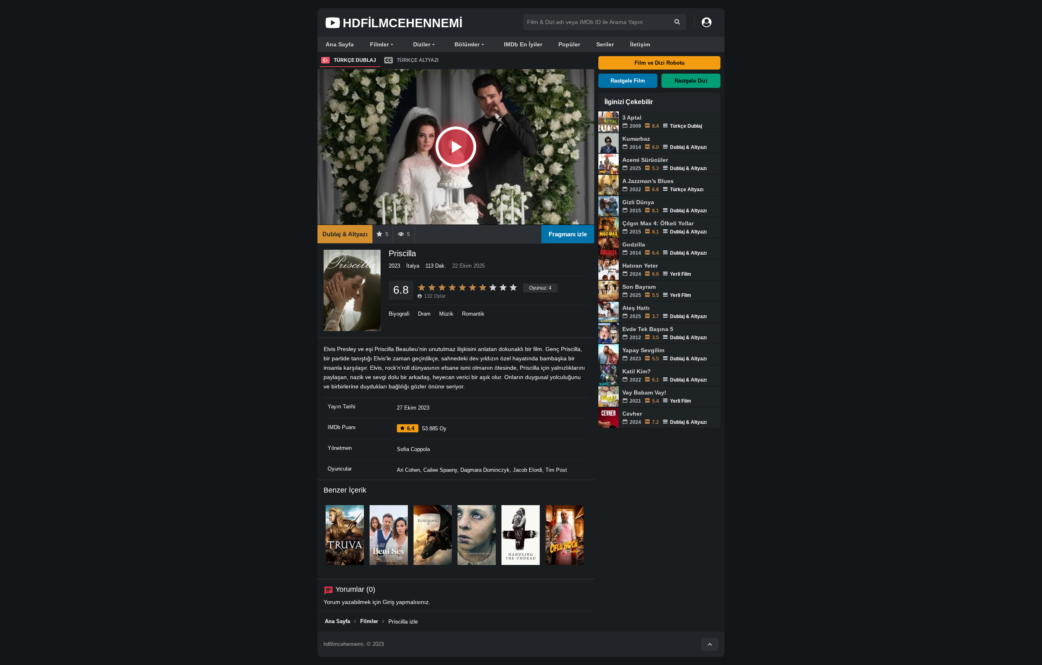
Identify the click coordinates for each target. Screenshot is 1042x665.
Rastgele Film (628, 81)
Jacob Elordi (527, 470)
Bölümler (467, 44)
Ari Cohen (408, 470)
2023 (394, 266)
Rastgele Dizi (690, 81)
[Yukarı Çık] (709, 644)
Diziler (421, 44)
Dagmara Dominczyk (485, 470)
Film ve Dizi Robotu (660, 63)
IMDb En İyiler (523, 44)
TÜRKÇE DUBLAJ (355, 60)
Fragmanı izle (568, 234)
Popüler (569, 44)
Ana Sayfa (340, 44)
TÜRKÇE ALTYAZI (417, 60)
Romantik (473, 313)
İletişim (640, 44)
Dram (424, 313)
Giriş (388, 602)
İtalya (412, 266)
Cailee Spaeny (440, 470)
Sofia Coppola (413, 449)
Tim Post (556, 470)
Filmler (379, 44)
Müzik (446, 313)
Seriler (605, 44)
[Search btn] (677, 22)
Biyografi (399, 313)
